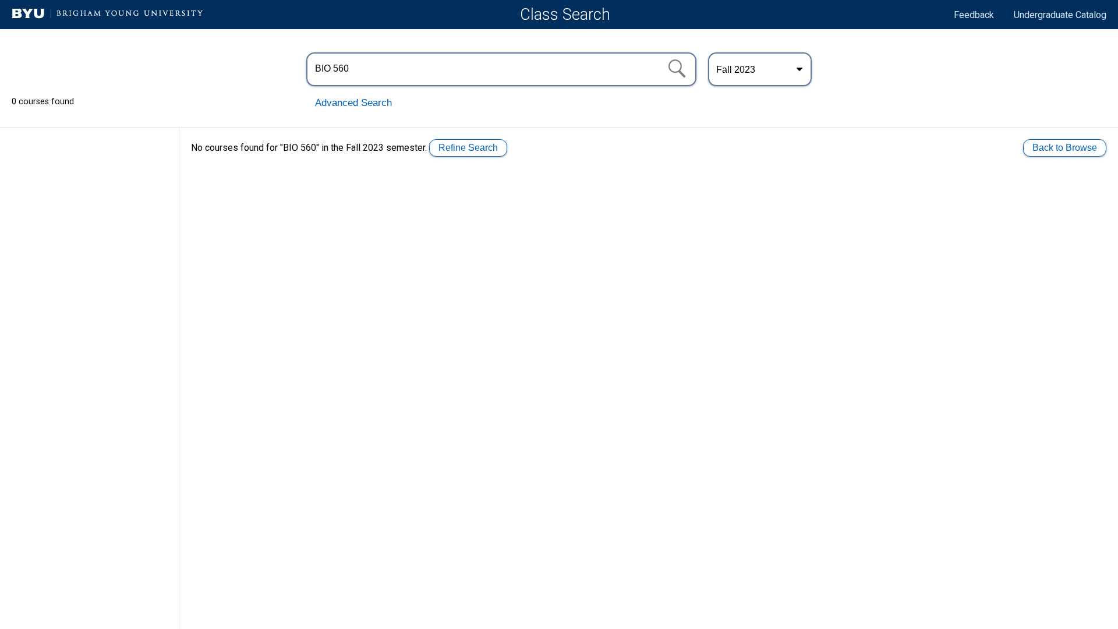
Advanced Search (353, 102)
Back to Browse (1064, 148)
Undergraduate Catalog (1060, 14)
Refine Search (468, 148)
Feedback (974, 14)
